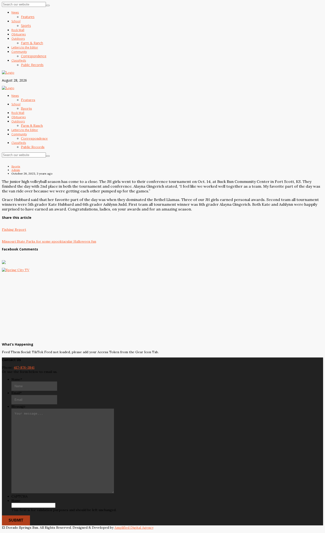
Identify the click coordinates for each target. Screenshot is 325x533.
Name (16, 379)
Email (16, 393)
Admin (15, 170)
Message (18, 406)
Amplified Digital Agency (133, 527)
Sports (15, 166)
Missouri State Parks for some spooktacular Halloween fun (49, 241)
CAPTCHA (19, 496)
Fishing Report (14, 229)
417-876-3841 (24, 367)
